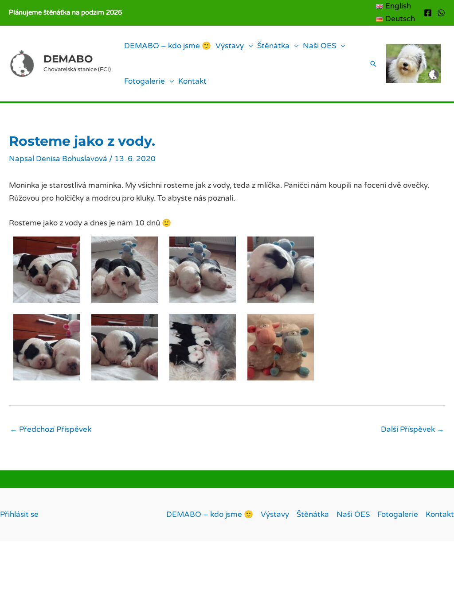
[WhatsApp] (441, 13)
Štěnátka (273, 45)
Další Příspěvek (412, 429)
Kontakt (192, 81)
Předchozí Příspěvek (50, 429)
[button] (373, 64)
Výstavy (229, 45)
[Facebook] (428, 13)
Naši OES (319, 45)
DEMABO (68, 59)
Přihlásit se (19, 514)
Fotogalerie (144, 81)
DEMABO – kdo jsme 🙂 (167, 45)
